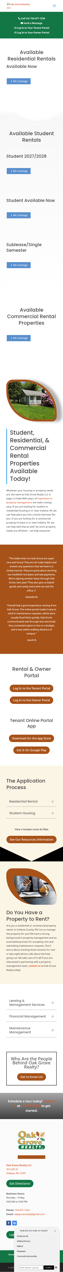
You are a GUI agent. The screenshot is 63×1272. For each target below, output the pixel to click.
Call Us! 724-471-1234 (33, 18)
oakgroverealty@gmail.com (29, 1214)
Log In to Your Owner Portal (32, 32)
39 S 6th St (12, 1169)
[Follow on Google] (14, 1223)
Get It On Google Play (31, 750)
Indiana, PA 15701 (16, 1173)
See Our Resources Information (31, 839)
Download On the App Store (31, 738)
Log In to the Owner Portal (31, 700)
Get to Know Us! (31, 1077)
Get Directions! (20, 1183)
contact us (35, 965)
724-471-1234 (31, 1106)
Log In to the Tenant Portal (31, 688)
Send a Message (32, 23)
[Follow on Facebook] (8, 1223)
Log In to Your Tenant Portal (32, 28)
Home (11, 1254)
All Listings (20, 81)
